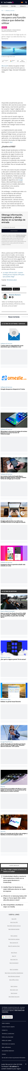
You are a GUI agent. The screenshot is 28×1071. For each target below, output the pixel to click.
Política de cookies (6, 1040)
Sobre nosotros (6, 1023)
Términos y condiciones (8, 1033)
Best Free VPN (14, 922)
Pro (2, 10)
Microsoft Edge (6, 289)
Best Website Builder (14, 929)
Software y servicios (9, 10)
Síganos (13, 61)
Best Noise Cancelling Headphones (14, 973)
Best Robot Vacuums (14, 996)
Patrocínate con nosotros (8, 1044)
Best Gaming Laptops (14, 939)
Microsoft (5, 66)
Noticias (4, 27)
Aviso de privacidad (20, 236)
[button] (2, 2)
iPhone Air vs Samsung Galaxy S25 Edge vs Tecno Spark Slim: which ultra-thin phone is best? (15, 898)
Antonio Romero (16, 30)
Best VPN (14, 919)
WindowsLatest (12, 280)
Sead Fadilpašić (8, 30)
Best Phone (14, 952)
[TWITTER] (10, 297)
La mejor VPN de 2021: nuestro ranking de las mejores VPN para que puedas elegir (13, 275)
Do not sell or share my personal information (13, 1057)
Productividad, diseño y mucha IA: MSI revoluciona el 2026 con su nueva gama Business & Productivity (14, 879)
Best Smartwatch (14, 963)
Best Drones (14, 993)
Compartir (6, 61)
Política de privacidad (7, 1037)
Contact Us (4, 1030)
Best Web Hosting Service (14, 925)
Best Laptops (14, 935)
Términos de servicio (21, 235)
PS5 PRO (13, 6)
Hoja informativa (22, 61)
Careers (4, 1054)
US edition (13, 1066)
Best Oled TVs (14, 959)
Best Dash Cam (14, 990)
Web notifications (6, 1047)
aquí (11, 142)
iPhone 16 (22, 6)
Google (20, 180)
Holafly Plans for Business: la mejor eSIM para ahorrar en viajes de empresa (14, 889)
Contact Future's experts (8, 1026)
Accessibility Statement (8, 1050)
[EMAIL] (13, 297)
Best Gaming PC (14, 942)
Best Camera (14, 986)
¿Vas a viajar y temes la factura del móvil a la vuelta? (14, 870)
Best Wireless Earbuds (14, 976)
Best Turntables (14, 969)
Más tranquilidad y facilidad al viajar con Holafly (13, 906)
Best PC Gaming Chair (14, 946)
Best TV (14, 956)
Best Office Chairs (14, 980)
